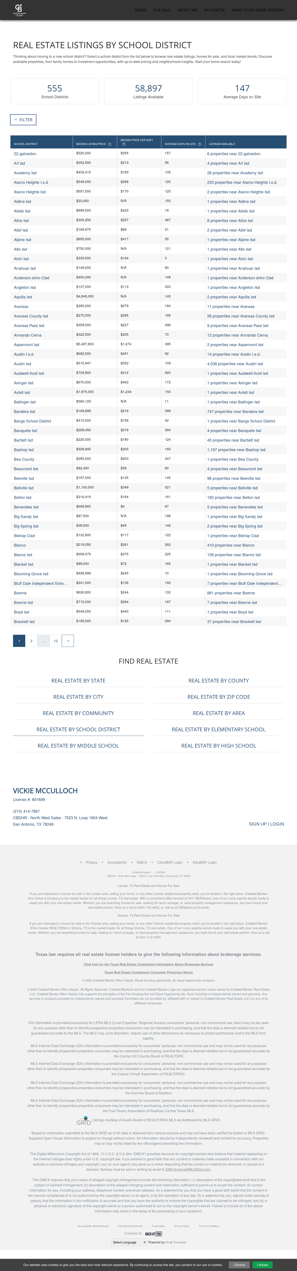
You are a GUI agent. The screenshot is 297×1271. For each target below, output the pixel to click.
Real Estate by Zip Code (218, 696)
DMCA (142, 862)
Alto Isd (20, 249)
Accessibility (117, 862)
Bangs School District (32, 421)
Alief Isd (21, 230)
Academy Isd (25, 172)
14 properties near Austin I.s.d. (234, 354)
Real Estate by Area (219, 713)
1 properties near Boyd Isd (230, 612)
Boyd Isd (21, 612)
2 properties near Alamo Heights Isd (238, 191)
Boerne (20, 592)
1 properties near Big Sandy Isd (234, 516)
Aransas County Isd (31, 316)
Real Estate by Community (78, 713)
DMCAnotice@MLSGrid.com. (188, 1169)
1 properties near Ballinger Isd (233, 401)
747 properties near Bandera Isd (235, 411)
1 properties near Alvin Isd (230, 258)
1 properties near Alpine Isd (231, 239)
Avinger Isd (23, 382)
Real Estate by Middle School (78, 745)
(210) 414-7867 (26, 811)
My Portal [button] (214, 10)
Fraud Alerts (158, 1226)
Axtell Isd (22, 392)
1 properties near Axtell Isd (230, 392)
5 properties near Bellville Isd (232, 487)
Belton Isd (22, 497)
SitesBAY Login (205, 862)
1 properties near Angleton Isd (233, 287)
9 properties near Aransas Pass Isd (237, 325)
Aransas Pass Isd (29, 325)
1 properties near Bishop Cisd (233, 535)
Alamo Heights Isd (30, 191)
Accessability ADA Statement (93, 1226)
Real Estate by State (78, 680)
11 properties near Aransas (231, 306)
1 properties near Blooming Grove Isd (239, 573)
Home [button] (140, 10)
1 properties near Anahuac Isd (233, 268)
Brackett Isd (24, 621)
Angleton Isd (25, 287)
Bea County (24, 459)
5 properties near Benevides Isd (235, 507)
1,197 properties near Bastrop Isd (236, 449)
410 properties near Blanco (230, 545)
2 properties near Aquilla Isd (231, 296)
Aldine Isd (22, 201)
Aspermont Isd (26, 344)
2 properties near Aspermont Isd (235, 344)
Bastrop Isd (24, 449)
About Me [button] (187, 10)
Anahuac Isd (25, 268)
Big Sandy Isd (26, 516)
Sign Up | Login (266, 824)
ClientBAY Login (170, 862)
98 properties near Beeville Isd (233, 478)
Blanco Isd (23, 554)
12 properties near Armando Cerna (237, 335)
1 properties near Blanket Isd (232, 564)
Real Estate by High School (218, 745)
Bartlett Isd (23, 440)
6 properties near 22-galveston (233, 153)
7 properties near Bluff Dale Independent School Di (242, 583)
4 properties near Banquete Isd (234, 430)
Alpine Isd (22, 239)
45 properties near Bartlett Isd (233, 440)
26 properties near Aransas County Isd (240, 316)
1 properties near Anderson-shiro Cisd (240, 277)
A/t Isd (19, 163)
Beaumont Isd (26, 468)
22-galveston (25, 153)
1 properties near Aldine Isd (231, 201)
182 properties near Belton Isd (233, 497)
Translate (180, 1242)
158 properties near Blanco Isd (234, 554)
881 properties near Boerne (231, 592)
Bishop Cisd (24, 535)
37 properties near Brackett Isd (234, 621)
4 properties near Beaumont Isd (234, 468)
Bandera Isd (24, 411)
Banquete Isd (25, 430)
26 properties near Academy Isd (235, 172)
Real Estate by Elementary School (218, 729)
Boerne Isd (23, 602)
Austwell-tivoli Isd (29, 373)
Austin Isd (22, 363)
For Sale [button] (161, 10)
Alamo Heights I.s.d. (31, 182)
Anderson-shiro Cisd (31, 277)
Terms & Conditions (209, 1226)
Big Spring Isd (26, 526)
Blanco (20, 545)
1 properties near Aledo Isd (230, 211)
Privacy (91, 862)
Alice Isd (21, 220)
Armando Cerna (28, 335)
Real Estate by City (78, 696)
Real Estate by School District (78, 729)
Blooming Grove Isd (31, 573)
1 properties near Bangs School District (241, 421)
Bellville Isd (23, 487)
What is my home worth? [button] (258, 10)
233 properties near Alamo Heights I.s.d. (242, 182)
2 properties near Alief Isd (229, 230)
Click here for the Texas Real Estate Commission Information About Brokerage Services (148, 964)
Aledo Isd (22, 211)
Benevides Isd (26, 507)
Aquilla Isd (23, 296)
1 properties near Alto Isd (229, 249)
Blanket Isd (23, 564)
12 (56, 640)
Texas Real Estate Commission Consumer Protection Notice (148, 972)
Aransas (21, 306)
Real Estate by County (219, 680)
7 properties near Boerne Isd (232, 602)
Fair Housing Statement (130, 1226)
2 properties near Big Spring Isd (234, 526)
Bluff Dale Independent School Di (40, 583)
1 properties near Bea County (233, 459)
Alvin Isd (21, 258)
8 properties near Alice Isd (230, 220)
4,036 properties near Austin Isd (235, 363)
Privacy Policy (181, 1226)
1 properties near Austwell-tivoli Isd (237, 373)
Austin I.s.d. (24, 354)
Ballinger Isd (24, 401)
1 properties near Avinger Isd (232, 382)
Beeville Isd (24, 478)
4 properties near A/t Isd (228, 163)
